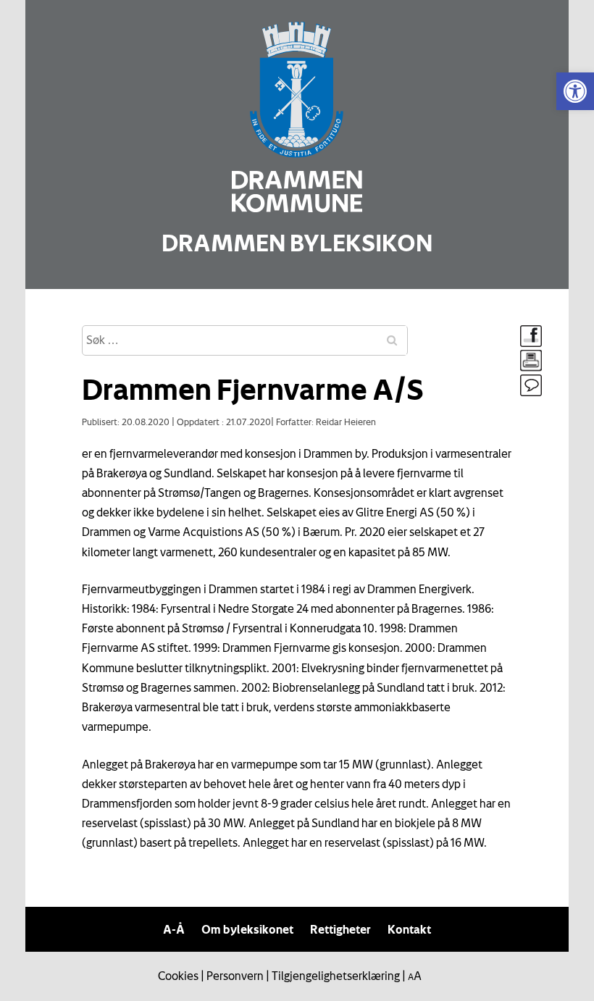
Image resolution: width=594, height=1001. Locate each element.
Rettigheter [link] (340, 929)
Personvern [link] (235, 975)
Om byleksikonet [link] (247, 929)
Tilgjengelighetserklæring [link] (336, 975)
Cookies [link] (178, 975)
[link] (575, 91)
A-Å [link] (174, 929)
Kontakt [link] (409, 929)
